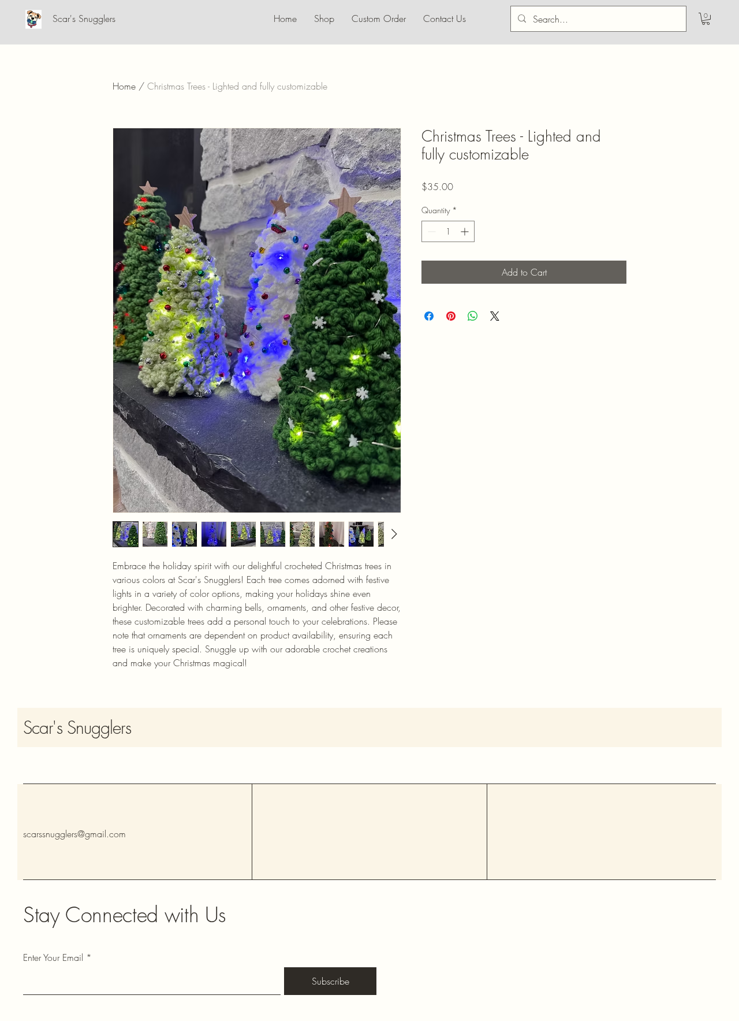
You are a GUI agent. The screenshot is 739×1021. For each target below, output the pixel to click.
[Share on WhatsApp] (473, 316)
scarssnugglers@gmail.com (74, 833)
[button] (706, 19)
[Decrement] (430, 231)
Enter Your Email (53, 957)
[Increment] (465, 231)
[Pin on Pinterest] (451, 316)
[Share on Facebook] (429, 316)
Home (124, 86)
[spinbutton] (448, 231)
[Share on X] (495, 316)
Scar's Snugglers (77, 727)
